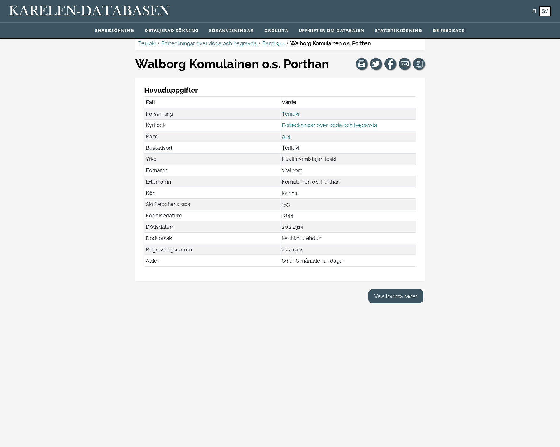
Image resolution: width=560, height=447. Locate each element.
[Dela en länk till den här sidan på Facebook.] (390, 64)
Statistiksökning (398, 30)
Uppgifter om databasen (332, 30)
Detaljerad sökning (171, 30)
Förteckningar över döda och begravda (209, 43)
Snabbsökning (114, 30)
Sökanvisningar (231, 30)
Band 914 (273, 43)
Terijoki (147, 43)
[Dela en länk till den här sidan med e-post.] (404, 64)
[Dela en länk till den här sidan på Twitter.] (376, 64)
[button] (362, 64)
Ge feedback (449, 30)
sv (545, 11)
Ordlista (276, 30)
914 (286, 136)
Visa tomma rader (395, 296)
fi (534, 11)
